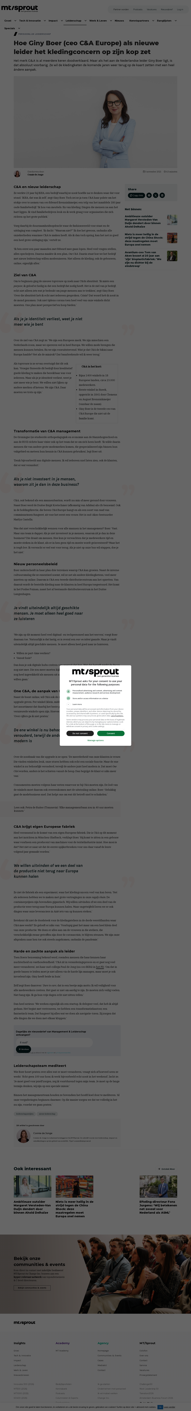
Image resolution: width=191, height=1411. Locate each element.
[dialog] (95, 705)
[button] (95, 704)
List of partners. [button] (117, 716)
